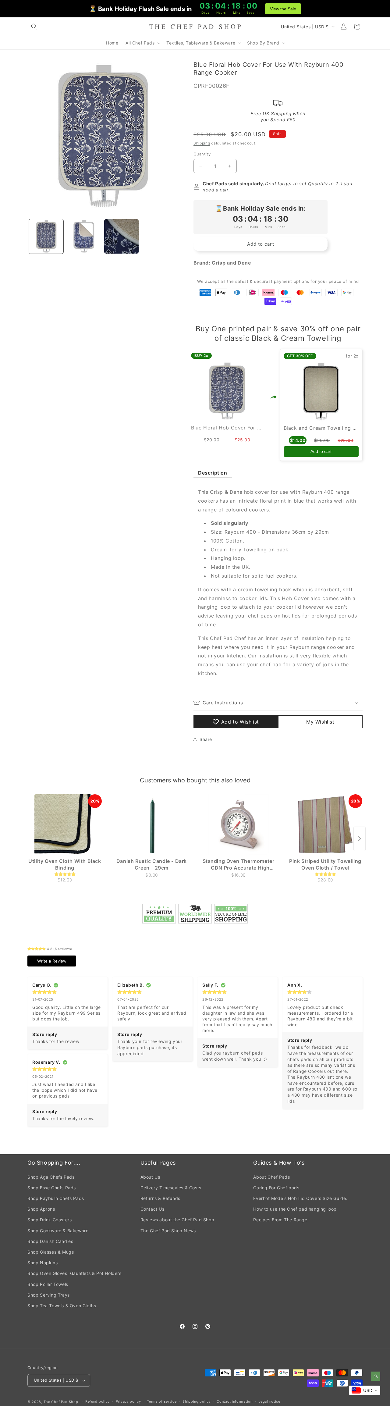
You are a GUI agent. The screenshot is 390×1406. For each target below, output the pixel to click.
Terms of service (161, 1401)
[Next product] (359, 839)
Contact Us (152, 1209)
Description (212, 473)
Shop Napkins (42, 1262)
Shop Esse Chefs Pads (51, 1187)
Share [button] (206, 739)
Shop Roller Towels (47, 1284)
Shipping (201, 143)
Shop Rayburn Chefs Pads (55, 1198)
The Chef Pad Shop (61, 1402)
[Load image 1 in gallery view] (46, 236)
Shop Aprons (41, 1209)
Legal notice (269, 1401)
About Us (150, 1177)
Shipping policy (197, 1401)
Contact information (234, 1401)
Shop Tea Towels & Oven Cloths (61, 1305)
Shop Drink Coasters (49, 1219)
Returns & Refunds (160, 1198)
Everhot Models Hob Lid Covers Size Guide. (300, 1198)
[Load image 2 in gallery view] (83, 236)
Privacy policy (128, 1401)
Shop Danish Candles (50, 1241)
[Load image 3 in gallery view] (121, 236)
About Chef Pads (271, 1177)
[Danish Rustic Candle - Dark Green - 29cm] (152, 824)
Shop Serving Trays (48, 1294)
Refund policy (97, 1401)
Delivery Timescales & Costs (170, 1187)
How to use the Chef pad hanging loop (295, 1209)
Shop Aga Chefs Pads (50, 1177)
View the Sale (283, 8)
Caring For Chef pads (276, 1187)
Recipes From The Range (280, 1219)
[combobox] (364, 1390)
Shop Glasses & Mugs (50, 1252)
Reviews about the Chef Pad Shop (177, 1219)
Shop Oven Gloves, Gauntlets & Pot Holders (74, 1273)
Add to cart (321, 451)
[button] (34, 26)
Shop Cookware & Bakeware (57, 1230)
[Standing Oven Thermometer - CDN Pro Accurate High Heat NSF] (238, 824)
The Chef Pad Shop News (168, 1230)
